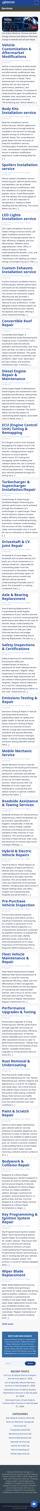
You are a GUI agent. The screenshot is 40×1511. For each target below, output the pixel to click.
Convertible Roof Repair (17, 323)
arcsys (22, 60)
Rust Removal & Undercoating (16, 1063)
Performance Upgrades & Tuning (19, 1010)
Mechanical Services (18, 1433)
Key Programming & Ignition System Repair (20, 1218)
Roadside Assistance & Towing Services (20, 803)
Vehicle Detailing (18, 1449)
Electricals (18, 1425)
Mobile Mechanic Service (17, 752)
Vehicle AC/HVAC (18, 1445)
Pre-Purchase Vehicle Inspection (18, 903)
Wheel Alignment (18, 1453)
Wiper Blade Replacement (13, 1273)
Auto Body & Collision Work (18, 1418)
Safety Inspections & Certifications (18, 646)
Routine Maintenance (18, 1437)
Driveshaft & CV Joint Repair (16, 543)
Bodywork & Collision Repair (16, 1163)
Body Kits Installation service (19, 110)
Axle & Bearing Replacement (15, 596)
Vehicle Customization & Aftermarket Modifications (16, 51)
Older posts (7, 1324)
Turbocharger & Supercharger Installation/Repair (19, 485)
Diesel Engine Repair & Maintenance (14, 375)
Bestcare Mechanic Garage (18, 1421)
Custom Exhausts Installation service (19, 269)
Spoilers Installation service (20, 166)
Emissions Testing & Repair (19, 699)
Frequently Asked (18, 1429)
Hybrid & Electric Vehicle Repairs (16, 853)
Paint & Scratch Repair (15, 1113)
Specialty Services (18, 1441)
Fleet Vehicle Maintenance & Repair (15, 958)
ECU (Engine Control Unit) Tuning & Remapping (19, 429)
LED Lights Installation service (19, 216)
